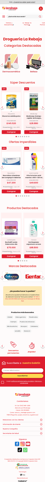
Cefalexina (34, 326)
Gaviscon (27, 331)
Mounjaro (24, 326)
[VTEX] (22, 475)
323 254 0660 (12, 299)
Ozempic (13, 322)
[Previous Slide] (2, 64)
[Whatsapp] (25, 450)
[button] (16, 136)
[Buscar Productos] (40, 16)
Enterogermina (21, 317)
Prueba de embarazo (27, 322)
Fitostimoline (33, 317)
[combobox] (24, 16)
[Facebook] (17, 444)
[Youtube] (28, 444)
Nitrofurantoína (12, 326)
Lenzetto (18, 331)
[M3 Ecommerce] (22, 481)
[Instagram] (22, 444)
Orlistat (9, 317)
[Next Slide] (43, 64)
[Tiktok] (19, 450)
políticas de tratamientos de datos (22, 381)
